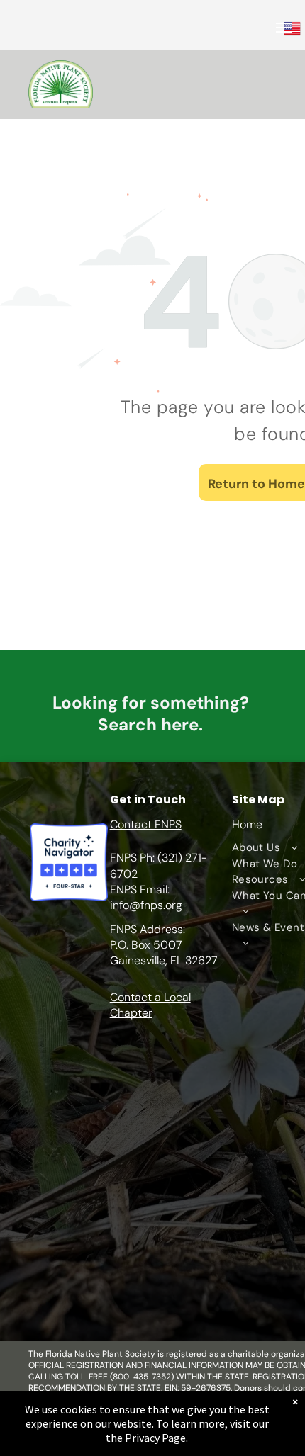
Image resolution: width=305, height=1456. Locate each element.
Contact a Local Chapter (150, 1005)
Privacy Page (155, 1437)
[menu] (284, 27)
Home (247, 824)
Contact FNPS (146, 824)
